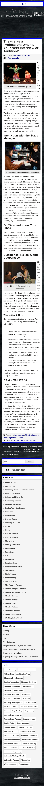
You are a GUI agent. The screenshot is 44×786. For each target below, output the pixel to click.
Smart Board (10, 570)
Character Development (13, 678)
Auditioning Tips (23, 674)
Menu (23, 3)
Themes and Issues (13, 614)
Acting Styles (10, 482)
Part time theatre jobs (28, 707)
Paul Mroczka (13, 58)
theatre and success (12, 744)
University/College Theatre (14, 756)
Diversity (7, 690)
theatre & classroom (29, 735)
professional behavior (13, 715)
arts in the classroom (26, 670)
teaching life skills (11, 735)
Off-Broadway (30, 703)
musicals (26, 698)
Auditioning (19, 435)
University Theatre (11, 760)
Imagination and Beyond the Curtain (18, 646)
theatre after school (12, 739)
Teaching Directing (27, 731)
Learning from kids (11, 694)
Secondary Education (13, 567)
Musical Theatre (11, 534)
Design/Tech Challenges (15, 508)
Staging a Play (10, 727)
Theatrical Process (12, 611)
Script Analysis (11, 563)
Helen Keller (18, 690)
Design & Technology (13, 504)
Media (7, 530)
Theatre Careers (32, 435)
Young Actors (24, 764)
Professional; (18, 440)
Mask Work (26, 694)
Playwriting (9, 541)
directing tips (28, 686)
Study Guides (10, 574)
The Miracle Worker (27, 748)
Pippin (6, 711)
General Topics (11, 519)
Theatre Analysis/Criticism (15, 589)
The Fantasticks (10, 748)
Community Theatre (13, 501)
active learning (10, 670)
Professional (10, 548)
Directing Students (28, 682)
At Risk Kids (9, 674)
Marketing (9, 526)
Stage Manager (30, 440)
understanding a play (12, 752)
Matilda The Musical (12, 698)
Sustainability (10, 577)
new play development (13, 703)
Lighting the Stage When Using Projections (20, 657)
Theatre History (11, 600)
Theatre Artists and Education (17, 592)
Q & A (7, 556)
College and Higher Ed (14, 497)
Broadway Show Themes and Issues (19, 490)
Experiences (10, 515)
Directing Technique (12, 686)
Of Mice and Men (11, 707)
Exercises (9, 512)
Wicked (6, 635)
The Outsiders (9, 642)
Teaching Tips (11, 581)
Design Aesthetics (11, 682)
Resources (9, 559)
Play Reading (17, 711)
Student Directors (25, 727)
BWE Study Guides (12, 493)
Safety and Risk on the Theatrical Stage (19, 649)
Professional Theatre (12, 719)
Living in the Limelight (12, 653)
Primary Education (12, 545)
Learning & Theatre (13, 523)
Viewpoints (25, 760)
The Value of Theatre (13, 585)
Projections (9, 552)
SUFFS (6, 631)
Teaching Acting (10, 731)
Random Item (18, 470)
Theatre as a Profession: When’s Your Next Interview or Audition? (21, 46)
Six (4, 638)
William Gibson (10, 764)
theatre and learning (30, 739)
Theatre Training (11, 607)
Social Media (9, 723)
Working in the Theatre (13, 438)
